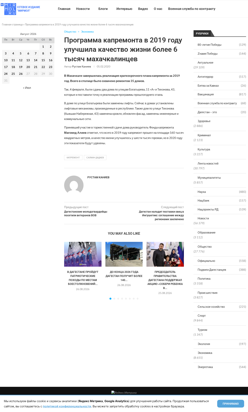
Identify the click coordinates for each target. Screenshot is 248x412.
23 (50, 67)
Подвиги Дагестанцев (222, 269)
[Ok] (240, 8)
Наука (222, 191)
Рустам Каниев (81, 66)
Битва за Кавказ (222, 85)
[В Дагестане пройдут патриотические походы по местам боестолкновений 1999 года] (83, 254)
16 (50, 60)
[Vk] (232, 8)
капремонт (73, 157)
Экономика (205, 352)
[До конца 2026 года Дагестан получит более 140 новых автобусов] (124, 254)
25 (13, 73)
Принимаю (231, 403)
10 (6, 60)
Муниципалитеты (209, 177)
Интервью (124, 9)
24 (6, 73)
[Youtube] (228, 8)
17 (6, 67)
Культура (204, 149)
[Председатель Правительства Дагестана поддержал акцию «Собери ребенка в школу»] (165, 254)
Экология (222, 344)
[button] (69, 270)
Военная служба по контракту (191, 9)
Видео (143, 9)
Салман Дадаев (95, 157)
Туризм (202, 329)
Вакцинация (222, 94)
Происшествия (207, 292)
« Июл (27, 87)
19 (20, 67)
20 (28, 67)
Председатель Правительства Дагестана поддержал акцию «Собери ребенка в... (165, 279)
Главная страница (12, 24)
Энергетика (222, 367)
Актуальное (205, 62)
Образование (206, 232)
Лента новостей (208, 163)
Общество (205, 246)
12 (20, 60)
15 (43, 60)
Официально (222, 260)
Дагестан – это (222, 112)
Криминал (204, 135)
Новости (83, 9)
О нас (158, 9)
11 (13, 60)
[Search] (246, 8)
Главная (64, 9)
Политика (204, 278)
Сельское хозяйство (222, 306)
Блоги (103, 9)
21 (35, 67)
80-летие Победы (222, 44)
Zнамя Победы (222, 53)
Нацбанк (222, 200)
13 (28, 60)
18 (13, 67)
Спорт (202, 315)
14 (35, 60)
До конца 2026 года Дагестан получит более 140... (124, 275)
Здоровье (204, 121)
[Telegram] (236, 8)
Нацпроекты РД (222, 209)
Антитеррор (222, 76)
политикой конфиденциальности (67, 406)
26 (20, 73)
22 (43, 67)
